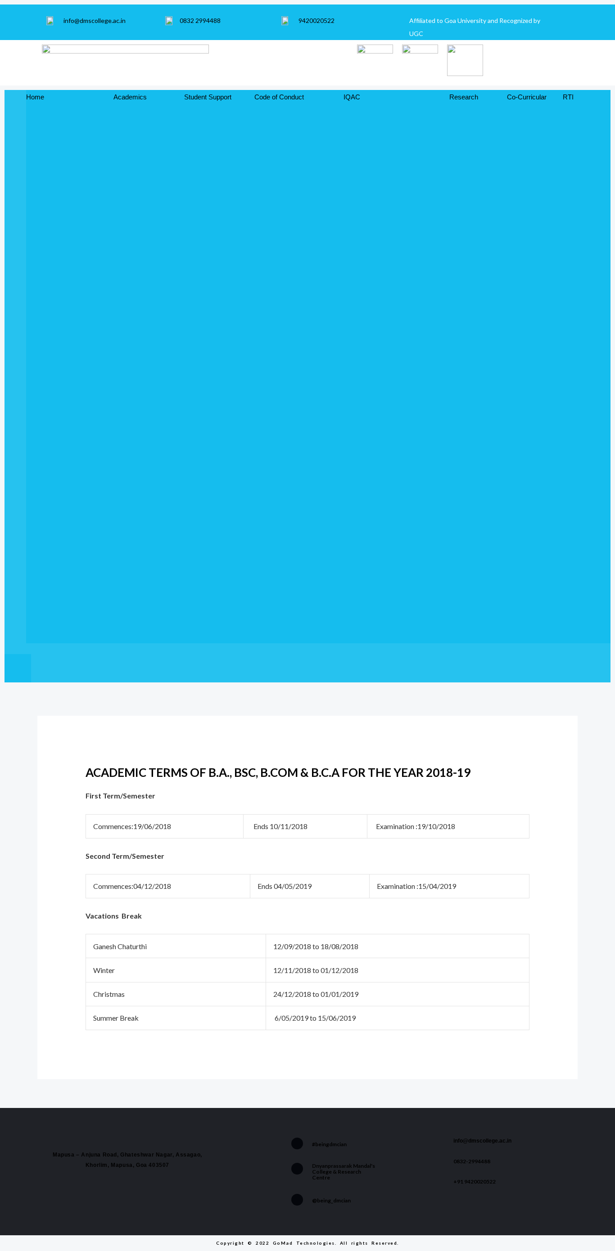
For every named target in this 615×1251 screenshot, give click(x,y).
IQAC (352, 97)
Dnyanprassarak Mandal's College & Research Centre (343, 1171)
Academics (130, 97)
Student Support (207, 97)
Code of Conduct (279, 97)
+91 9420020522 (474, 1181)
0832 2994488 (200, 20)
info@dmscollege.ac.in (94, 20)
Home (35, 97)
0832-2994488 (471, 1161)
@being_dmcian (331, 1200)
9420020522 (316, 20)
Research (463, 97)
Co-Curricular (527, 97)
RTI (568, 97)
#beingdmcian (329, 1144)
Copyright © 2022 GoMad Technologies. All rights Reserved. (307, 1243)
